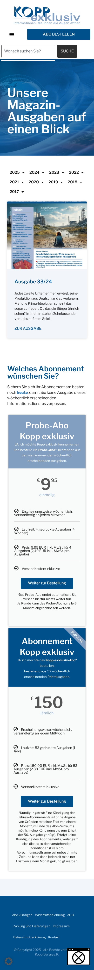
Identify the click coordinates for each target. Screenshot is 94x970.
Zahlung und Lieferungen (31, 926)
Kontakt (54, 937)
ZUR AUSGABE (27, 328)
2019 (53, 182)
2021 (14, 182)
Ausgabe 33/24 (33, 282)
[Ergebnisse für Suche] (28, 60)
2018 (72, 182)
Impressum (61, 926)
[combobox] (28, 51)
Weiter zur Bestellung (47, 583)
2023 (54, 172)
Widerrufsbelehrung (50, 915)
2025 (15, 172)
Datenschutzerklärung (29, 937)
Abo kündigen (22, 915)
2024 (34, 172)
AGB (70, 915)
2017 (14, 191)
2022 (74, 172)
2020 (34, 182)
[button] (12, 34)
